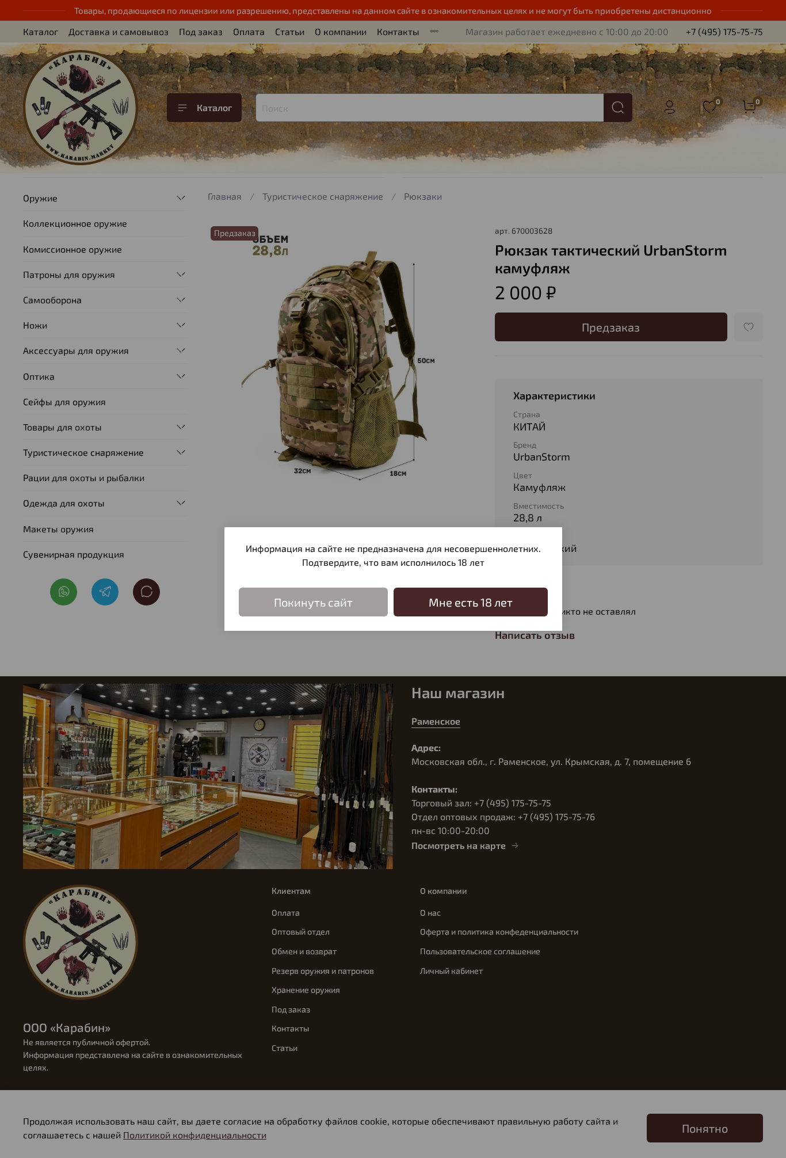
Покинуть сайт (313, 602)
